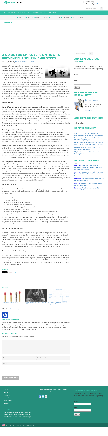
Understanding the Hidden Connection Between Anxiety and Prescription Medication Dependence (88, 167)
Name (76, 74)
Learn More (88, 111)
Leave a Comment (29, 62)
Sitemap (6, 403)
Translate (100, 4)
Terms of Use (8, 401)
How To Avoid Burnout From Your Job (11, 302)
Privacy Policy (8, 398)
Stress (12, 309)
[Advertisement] (54, 37)
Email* (76, 81)
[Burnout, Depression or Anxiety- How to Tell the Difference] (36, 295)
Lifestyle (17, 309)
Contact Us (7, 392)
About (6, 390)
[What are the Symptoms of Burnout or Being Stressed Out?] (59, 295)
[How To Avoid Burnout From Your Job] (13, 295)
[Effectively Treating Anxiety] (5, 12)
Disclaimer (7, 395)
